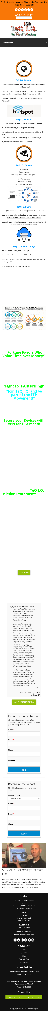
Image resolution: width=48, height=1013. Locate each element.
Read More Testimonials (24, 702)
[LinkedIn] (22, 9)
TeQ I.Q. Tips (24, 959)
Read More (24, 573)
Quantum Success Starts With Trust (24, 971)
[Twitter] (19, 9)
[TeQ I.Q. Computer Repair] (24, 35)
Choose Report (14, 795)
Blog (24, 956)
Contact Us (24, 962)
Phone (10, 750)
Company (12, 760)
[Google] (28, 9)
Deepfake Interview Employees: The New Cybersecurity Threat (24, 982)
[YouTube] (25, 9)
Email (11, 740)
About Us (24, 953)
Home (24, 950)
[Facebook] (16, 9)
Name (11, 730)
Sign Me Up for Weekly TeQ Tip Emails (24, 997)
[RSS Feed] (31, 9)
